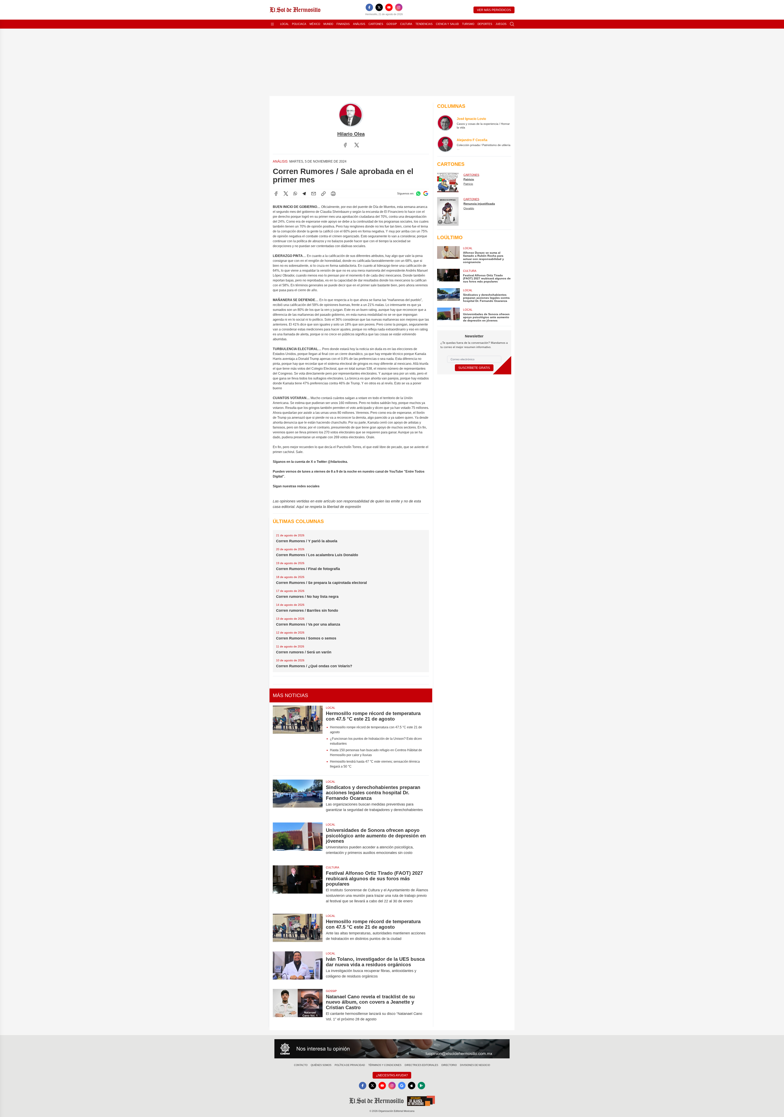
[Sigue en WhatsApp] (418, 193)
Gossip (391, 24)
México (315, 24)
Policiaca (299, 24)
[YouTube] (389, 7)
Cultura (406, 24)
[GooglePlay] (421, 1085)
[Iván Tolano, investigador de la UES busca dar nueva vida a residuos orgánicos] (298, 967)
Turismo (468, 24)
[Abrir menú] (272, 24)
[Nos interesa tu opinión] (392, 1048)
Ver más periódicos (494, 10)
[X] (379, 7)
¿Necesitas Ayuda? (392, 1075)
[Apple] (411, 1085)
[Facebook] (369, 7)
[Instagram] (398, 7)
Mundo (328, 24)
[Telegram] (304, 193)
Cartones (376, 24)
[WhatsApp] (295, 193)
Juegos (501, 24)
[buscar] (512, 24)
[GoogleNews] (401, 1085)
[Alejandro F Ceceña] (445, 144)
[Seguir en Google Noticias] (425, 193)
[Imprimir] (333, 193)
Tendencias (424, 24)
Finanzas (343, 24)
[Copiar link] (323, 193)
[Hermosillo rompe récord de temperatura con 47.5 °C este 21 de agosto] (298, 738)
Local (284, 24)
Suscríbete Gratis (474, 367)
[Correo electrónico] (313, 193)
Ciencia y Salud (447, 24)
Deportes (485, 24)
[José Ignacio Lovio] (445, 123)
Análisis (359, 24)
